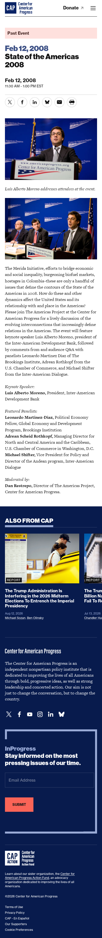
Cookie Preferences (19, 930)
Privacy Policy (15, 912)
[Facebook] (19, 714)
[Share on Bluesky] (47, 102)
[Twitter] (9, 714)
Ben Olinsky (35, 618)
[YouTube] (30, 714)
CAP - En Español (17, 918)
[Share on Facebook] (22, 102)
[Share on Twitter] (10, 102)
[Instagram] (40, 714)
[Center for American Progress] (11, 8)
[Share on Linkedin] (35, 102)
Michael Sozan (15, 618)
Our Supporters (16, 924)
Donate (71, 8)
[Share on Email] (59, 102)
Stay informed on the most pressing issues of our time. (43, 755)
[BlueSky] (61, 714)
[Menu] (93, 8)
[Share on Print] (72, 102)
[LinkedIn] (50, 714)
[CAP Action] (21, 858)
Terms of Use (14, 907)
